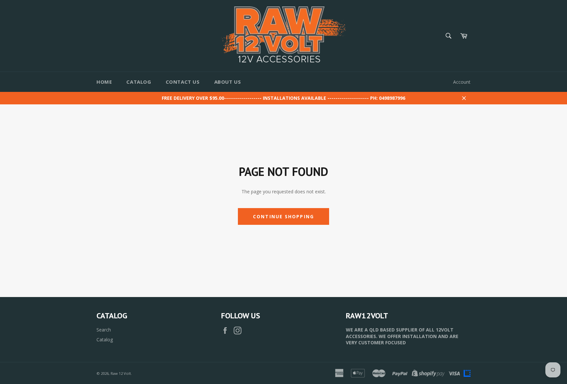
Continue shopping (283, 216)
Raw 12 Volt (121, 373)
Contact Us (183, 81)
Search (103, 330)
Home (104, 81)
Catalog (138, 81)
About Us (227, 81)
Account (462, 82)
